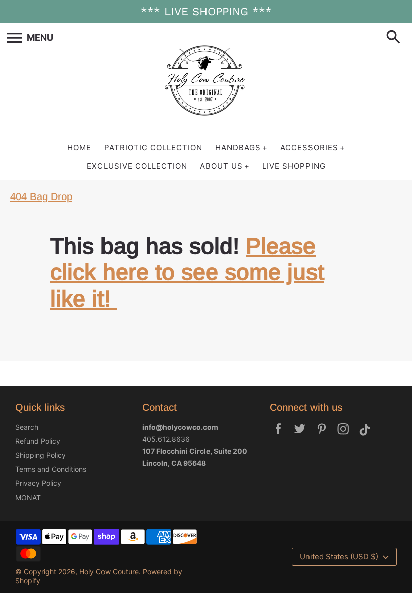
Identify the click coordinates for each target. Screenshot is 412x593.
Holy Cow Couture (109, 571)
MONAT (28, 497)
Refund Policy (37, 441)
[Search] (395, 37)
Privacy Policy (38, 483)
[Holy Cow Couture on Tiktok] (364, 435)
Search (26, 427)
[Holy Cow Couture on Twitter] (299, 435)
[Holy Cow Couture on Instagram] (343, 435)
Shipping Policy (40, 455)
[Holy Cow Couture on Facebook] (278, 435)
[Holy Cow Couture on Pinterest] (321, 435)
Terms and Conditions (50, 469)
